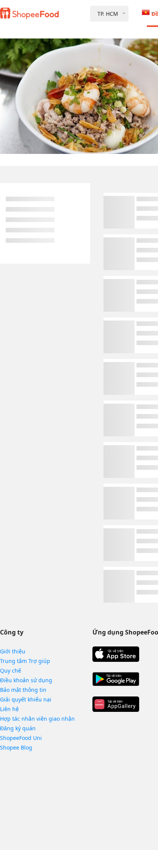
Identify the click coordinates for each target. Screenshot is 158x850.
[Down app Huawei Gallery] (115, 704)
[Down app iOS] (115, 654)
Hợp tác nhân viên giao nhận (37, 718)
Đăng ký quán (18, 728)
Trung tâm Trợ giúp (25, 661)
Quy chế (10, 670)
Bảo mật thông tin (23, 689)
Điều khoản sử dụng (26, 680)
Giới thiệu (12, 651)
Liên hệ (9, 709)
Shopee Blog (16, 747)
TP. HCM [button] (107, 13)
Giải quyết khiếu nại (25, 699)
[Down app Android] (115, 679)
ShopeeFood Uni (21, 737)
